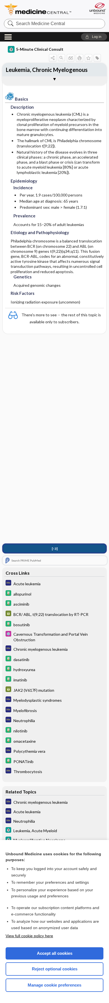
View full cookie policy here (29, 936)
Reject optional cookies (54, 968)
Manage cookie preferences (54, 985)
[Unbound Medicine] (97, 8)
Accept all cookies (54, 953)
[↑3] (55, 549)
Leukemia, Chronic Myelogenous (46, 69)
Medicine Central (38, 9)
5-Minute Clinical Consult (39, 49)
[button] (94, 36)
